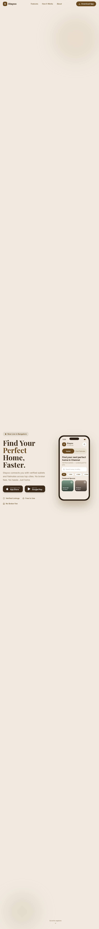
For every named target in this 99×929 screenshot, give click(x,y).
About (59, 4)
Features (34, 4)
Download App (87, 4)
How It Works (47, 4)
